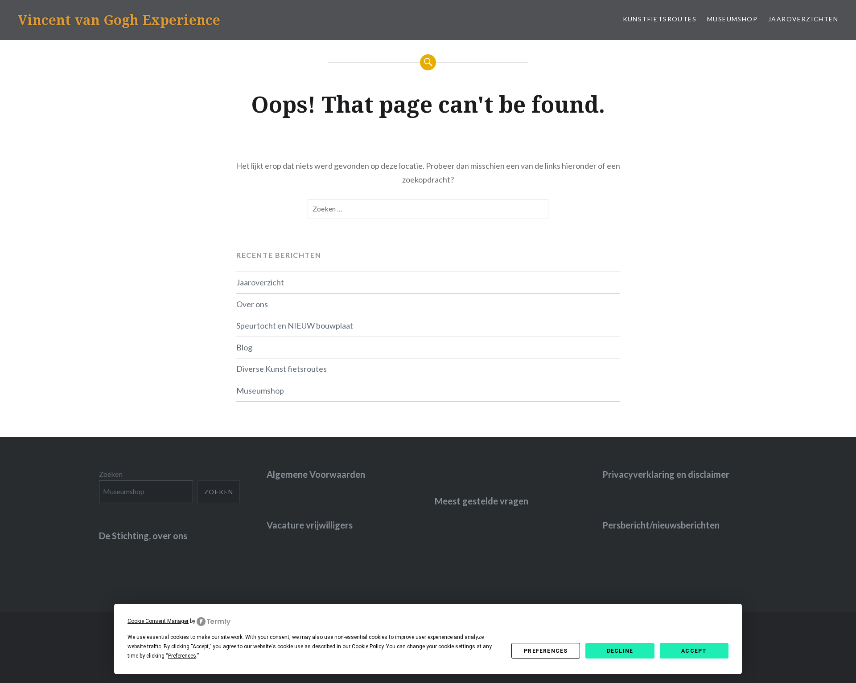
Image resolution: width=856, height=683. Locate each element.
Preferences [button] (182, 656)
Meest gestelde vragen (481, 501)
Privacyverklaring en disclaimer (665, 474)
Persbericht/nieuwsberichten (661, 525)
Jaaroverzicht (260, 282)
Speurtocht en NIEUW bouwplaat (294, 325)
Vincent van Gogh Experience (119, 20)
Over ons (252, 304)
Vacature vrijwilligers (310, 525)
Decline (620, 651)
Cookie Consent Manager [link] (158, 621)
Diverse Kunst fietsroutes (281, 369)
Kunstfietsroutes (659, 19)
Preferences (546, 651)
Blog (244, 347)
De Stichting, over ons (143, 535)
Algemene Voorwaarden (316, 474)
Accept (694, 651)
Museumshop (732, 19)
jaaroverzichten (803, 19)
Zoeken (111, 474)
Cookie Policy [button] (367, 646)
